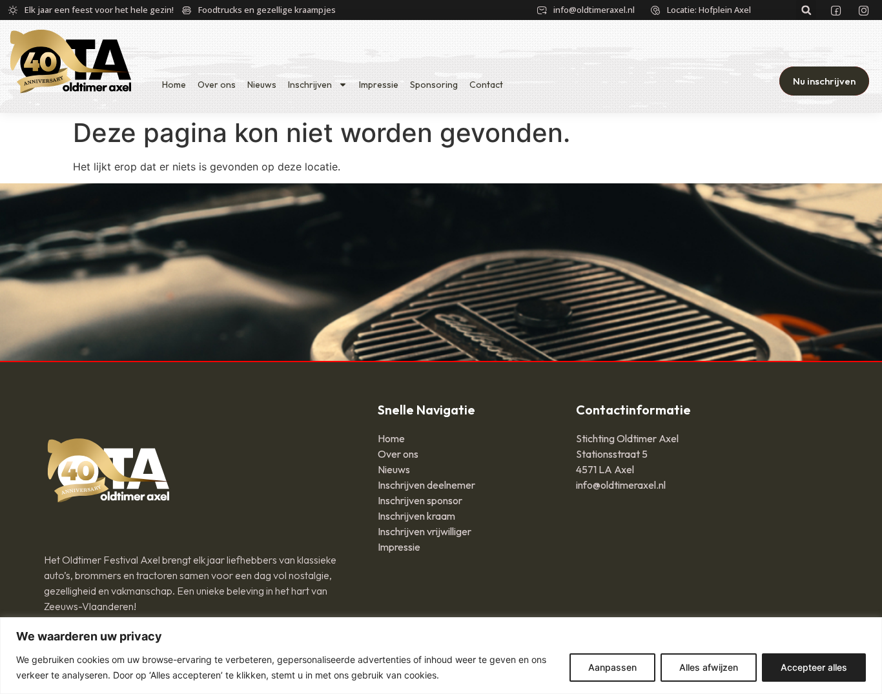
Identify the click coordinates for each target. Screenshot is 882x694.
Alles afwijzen (708, 667)
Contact (486, 84)
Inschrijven (310, 84)
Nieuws (261, 84)
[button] (806, 10)
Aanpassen (612, 667)
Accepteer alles (814, 667)
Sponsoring (434, 84)
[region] (441, 655)
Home (174, 84)
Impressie (378, 84)
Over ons (217, 84)
